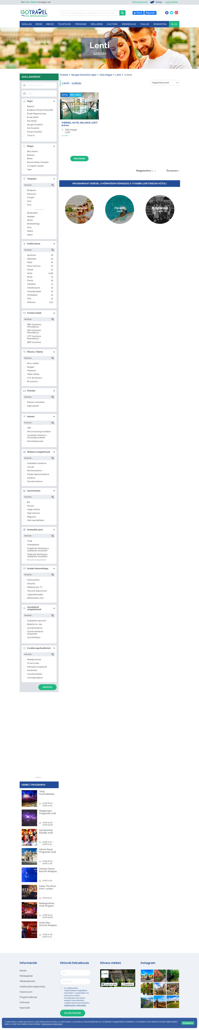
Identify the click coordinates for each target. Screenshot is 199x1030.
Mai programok (139, 2)
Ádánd (30, 231)
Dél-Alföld (32, 121)
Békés (30, 158)
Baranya (30, 155)
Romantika (160, 24)
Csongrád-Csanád (35, 166)
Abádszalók (32, 213)
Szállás (27, 24)
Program (80, 24)
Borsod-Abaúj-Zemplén (38, 162)
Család (144, 24)
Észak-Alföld (32, 117)
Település (64, 24)
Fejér (29, 169)
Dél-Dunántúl (33, 128)
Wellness (97, 24)
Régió (39, 24)
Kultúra (112, 24)
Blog (174, 24)
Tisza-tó (31, 135)
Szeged (30, 197)
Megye (50, 24)
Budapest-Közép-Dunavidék (40, 110)
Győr (29, 201)
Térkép (158, 2)
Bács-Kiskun (32, 151)
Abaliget (31, 216)
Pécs (29, 205)
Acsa (29, 227)
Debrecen (31, 194)
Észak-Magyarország (36, 114)
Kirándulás (129, 24)
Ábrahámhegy (33, 224)
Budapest (31, 190)
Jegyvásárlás (171, 2)
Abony (30, 220)
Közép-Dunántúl (34, 132)
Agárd (29, 235)
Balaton (30, 106)
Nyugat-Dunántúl (35, 125)
